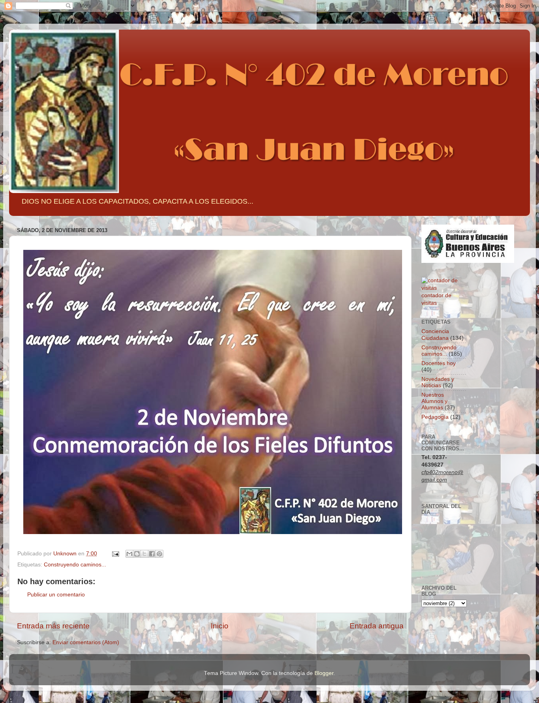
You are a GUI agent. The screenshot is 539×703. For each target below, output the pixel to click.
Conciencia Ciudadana (435, 334)
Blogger (323, 673)
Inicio (219, 626)
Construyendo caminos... (75, 565)
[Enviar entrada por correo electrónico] (115, 554)
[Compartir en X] (144, 554)
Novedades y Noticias (437, 382)
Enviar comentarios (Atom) (85, 642)
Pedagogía (435, 417)
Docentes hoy (438, 363)
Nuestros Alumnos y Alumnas (434, 401)
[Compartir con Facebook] (152, 554)
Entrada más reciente (53, 626)
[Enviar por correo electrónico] (129, 554)
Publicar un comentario (56, 595)
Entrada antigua (377, 626)
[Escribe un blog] (137, 554)
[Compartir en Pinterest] (159, 554)
